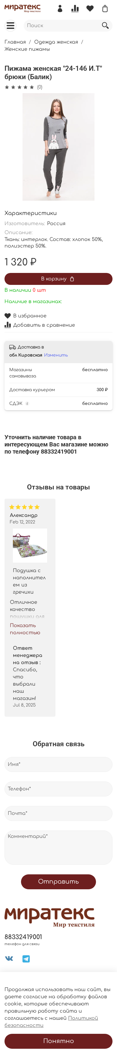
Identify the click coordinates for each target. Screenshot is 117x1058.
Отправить (58, 881)
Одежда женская (56, 42)
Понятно (58, 1041)
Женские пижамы (27, 49)
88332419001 (23, 937)
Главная (15, 42)
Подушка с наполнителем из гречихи (29, 581)
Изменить (56, 355)
